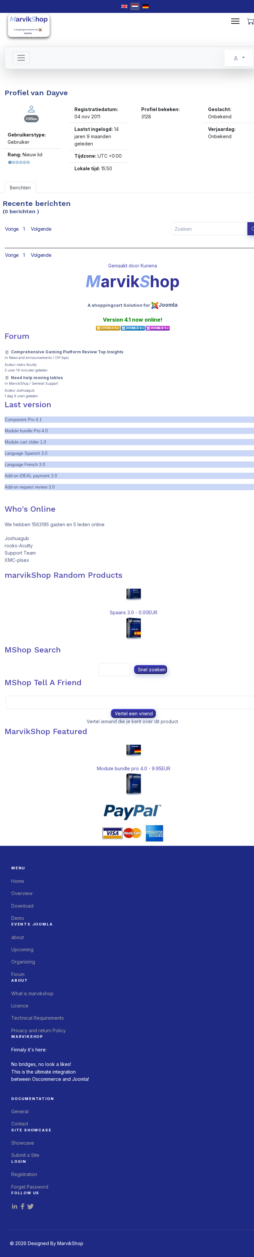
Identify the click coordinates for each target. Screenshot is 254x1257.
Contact (19, 1123)
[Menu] (235, 21)
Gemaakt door (124, 265)
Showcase (22, 1143)
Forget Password (29, 1187)
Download (22, 906)
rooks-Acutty (27, 365)
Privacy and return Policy (38, 1030)
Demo (17, 918)
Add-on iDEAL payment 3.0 (31, 475)
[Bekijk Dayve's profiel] (31, 108)
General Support (45, 383)
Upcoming (22, 949)
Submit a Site (25, 1155)
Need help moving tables (37, 377)
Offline (31, 119)
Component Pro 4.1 (23, 419)
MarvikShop (18, 383)
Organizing (23, 961)
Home (17, 881)
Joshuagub (25, 390)
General (19, 1111)
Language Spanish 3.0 (26, 453)
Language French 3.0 (25, 464)
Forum (17, 974)
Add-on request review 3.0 (30, 487)
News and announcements (30, 358)
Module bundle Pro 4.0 (26, 430)
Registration (24, 1174)
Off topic (62, 358)
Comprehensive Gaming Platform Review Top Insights (67, 351)
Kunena (149, 265)
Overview (21, 893)
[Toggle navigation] (21, 58)
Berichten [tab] (20, 187)
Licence (19, 1005)
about (17, 937)
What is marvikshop (32, 993)
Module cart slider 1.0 (25, 442)
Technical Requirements (37, 1018)
